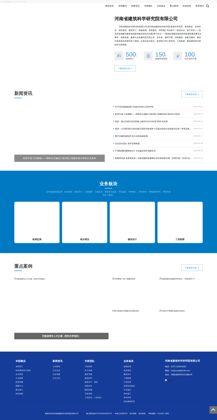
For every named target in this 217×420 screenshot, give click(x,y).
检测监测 (36, 239)
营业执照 (142, 413)
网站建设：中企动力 (156, 413)
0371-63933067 (178, 366)
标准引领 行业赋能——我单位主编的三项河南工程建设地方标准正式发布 (59, 158)
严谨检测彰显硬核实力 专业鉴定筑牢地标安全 (135, 150)
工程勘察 (180, 239)
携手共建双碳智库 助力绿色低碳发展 (131, 136)
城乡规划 (84, 239)
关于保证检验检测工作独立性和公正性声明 (134, 107)
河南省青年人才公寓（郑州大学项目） (61, 336)
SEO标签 (133, 413)
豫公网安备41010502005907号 (99, 413)
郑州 (167, 413)
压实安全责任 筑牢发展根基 (127, 143)
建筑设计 (132, 239)
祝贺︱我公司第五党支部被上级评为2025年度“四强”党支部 (141, 121)
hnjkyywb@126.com (180, 370)
